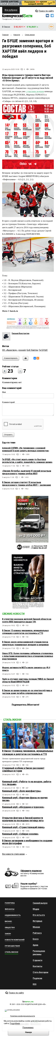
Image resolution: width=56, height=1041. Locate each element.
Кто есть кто (39, 915)
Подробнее (15, 1023)
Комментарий (8, 402)
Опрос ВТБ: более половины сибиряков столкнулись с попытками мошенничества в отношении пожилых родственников (27, 656)
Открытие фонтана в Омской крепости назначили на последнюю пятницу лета (22, 819)
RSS (34, 984)
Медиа (36, 909)
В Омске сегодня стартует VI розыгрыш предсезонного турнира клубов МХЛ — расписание (26, 483)
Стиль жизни (12, 719)
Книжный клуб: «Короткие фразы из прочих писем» (25, 799)
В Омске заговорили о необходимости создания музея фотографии (27, 842)
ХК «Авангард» (9, 350)
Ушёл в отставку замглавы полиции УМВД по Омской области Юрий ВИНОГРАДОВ (28, 680)
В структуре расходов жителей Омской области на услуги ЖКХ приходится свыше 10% (26, 620)
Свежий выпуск (40, 903)
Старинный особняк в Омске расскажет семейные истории (23, 769)
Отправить (8, 435)
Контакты (37, 966)
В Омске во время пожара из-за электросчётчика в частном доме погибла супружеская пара (27, 691)
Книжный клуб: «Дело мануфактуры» (21, 791)
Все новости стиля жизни (13, 854)
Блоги (35, 939)
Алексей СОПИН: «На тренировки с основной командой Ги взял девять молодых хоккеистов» (25, 449)
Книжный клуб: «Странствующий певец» (23, 827)
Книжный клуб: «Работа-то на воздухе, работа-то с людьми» (27, 783)
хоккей (22, 350)
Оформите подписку (31, 870)
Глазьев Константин (20, 333)
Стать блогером (40, 972)
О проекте (37, 960)
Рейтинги (37, 933)
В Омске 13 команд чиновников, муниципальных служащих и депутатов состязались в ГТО (25, 632)
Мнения (36, 927)
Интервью (37, 921)
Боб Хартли (32, 350)
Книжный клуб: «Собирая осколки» (20, 833)
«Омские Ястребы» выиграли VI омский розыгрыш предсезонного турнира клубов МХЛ (26, 472)
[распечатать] (25, 360)
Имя (4, 392)
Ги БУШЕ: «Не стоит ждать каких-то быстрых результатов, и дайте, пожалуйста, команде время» (27, 460)
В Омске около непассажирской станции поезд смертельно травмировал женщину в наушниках (25, 643)
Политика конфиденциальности (22, 1016)
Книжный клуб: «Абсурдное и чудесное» (23, 807)
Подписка (37, 978)
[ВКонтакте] (35, 358)
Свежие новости (13, 613)
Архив (35, 945)
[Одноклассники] (38, 358)
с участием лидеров (35, 91)
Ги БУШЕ (43, 350)
